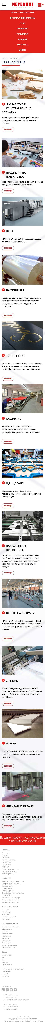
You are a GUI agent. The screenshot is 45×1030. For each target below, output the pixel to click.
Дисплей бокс (6, 862)
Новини (4, 957)
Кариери (5, 962)
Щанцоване (22, 45)
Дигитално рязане (17, 806)
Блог (3, 960)
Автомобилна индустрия (10, 902)
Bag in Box (5, 867)
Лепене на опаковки (19, 613)
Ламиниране (22, 29)
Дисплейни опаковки (9, 871)
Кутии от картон (23, 1016)
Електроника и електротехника (13, 893)
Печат (22, 23)
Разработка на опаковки (22, 13)
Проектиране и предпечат (11, 927)
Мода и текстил (7, 888)
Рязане (9, 743)
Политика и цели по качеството (13, 969)
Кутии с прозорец (8, 874)
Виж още (8, 129)
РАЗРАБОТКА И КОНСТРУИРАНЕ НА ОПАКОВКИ (16, 108)
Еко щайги (5, 919)
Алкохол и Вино (7, 886)
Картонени (5, 853)
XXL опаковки (6, 864)
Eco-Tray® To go (7, 912)
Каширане (22, 39)
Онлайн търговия (8, 891)
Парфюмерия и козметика (11, 884)
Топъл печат (22, 34)
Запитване (6, 971)
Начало (5, 58)
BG (39, 5)
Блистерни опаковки (9, 860)
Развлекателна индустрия (11, 898)
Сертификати (7, 964)
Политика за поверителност (14, 1021)
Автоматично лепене (9, 945)
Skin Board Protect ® (9, 917)
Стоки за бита (7, 895)
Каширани (5, 857)
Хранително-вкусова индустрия (13, 881)
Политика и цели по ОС (10, 967)
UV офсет (5, 931)
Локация (5, 974)
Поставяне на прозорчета (14, 548)
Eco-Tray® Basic (7, 910)
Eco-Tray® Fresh (7, 914)
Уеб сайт (28, 1021)
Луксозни (5, 855)
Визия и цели (6, 955)
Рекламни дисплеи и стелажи (12, 869)
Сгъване (10, 680)
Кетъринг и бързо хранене (11, 900)
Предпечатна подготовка (22, 18)
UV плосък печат (7, 934)
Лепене (22, 50)
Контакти (5, 976)
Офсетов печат (7, 929)
